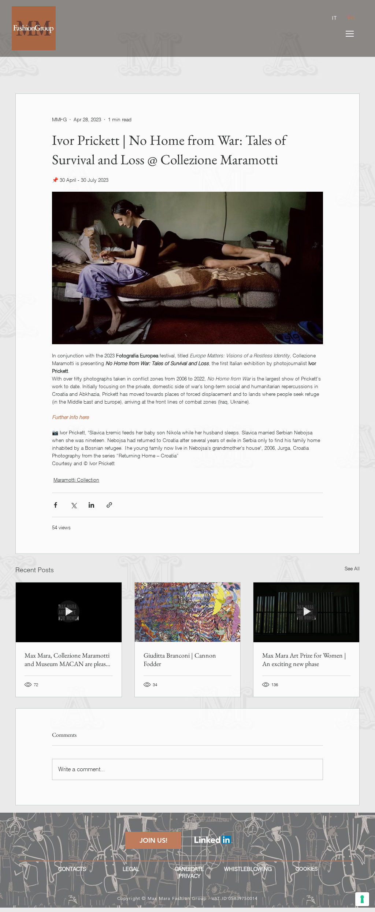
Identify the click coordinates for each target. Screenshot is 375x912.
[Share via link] (109, 504)
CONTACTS (72, 869)
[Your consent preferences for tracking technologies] (362, 899)
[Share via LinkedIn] (91, 504)
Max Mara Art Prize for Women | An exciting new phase (304, 659)
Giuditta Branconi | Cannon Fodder (180, 659)
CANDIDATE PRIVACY (189, 872)
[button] (349, 33)
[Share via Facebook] (55, 504)
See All (352, 568)
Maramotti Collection (76, 480)
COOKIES (307, 869)
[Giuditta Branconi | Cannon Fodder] (188, 612)
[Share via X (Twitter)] (73, 504)
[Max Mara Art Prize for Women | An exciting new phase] (306, 612)
